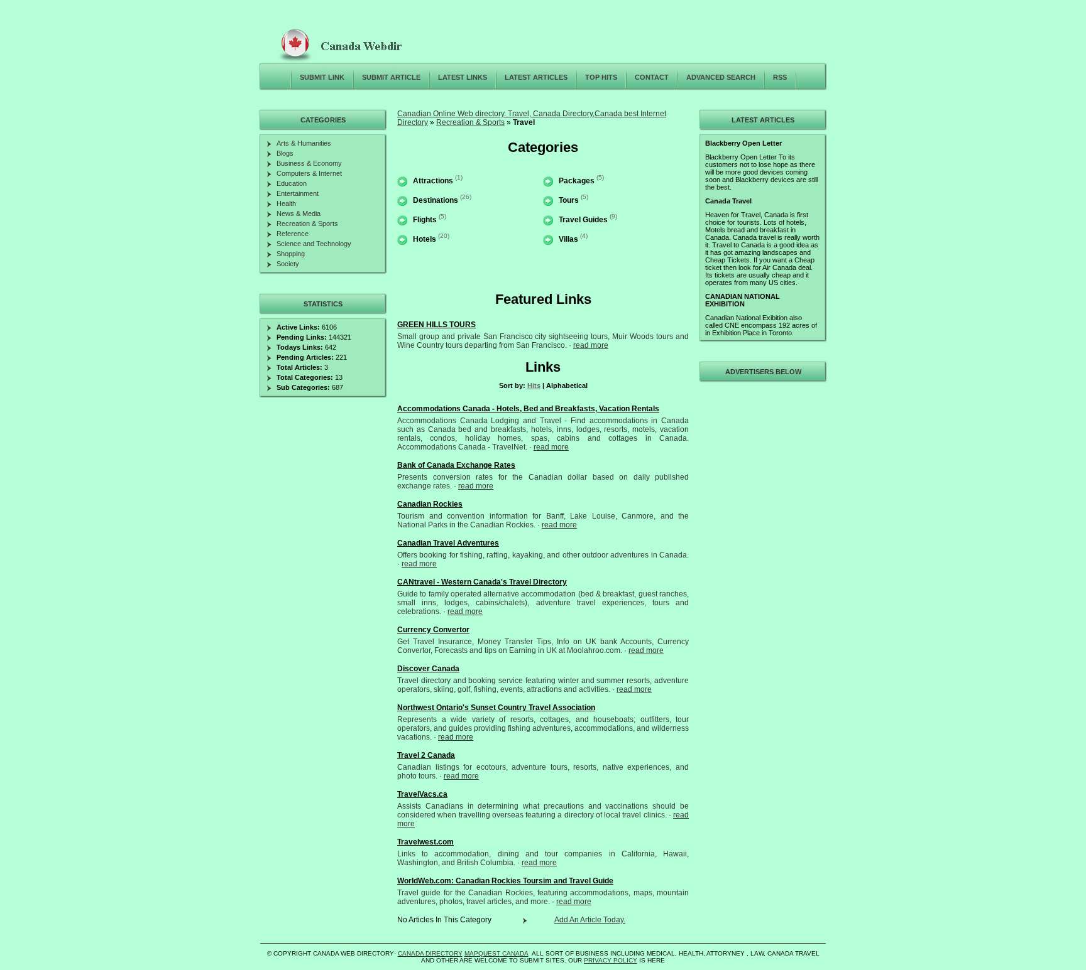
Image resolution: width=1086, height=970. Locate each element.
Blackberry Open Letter (743, 143)
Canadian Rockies (430, 504)
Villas (568, 239)
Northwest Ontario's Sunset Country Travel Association (496, 707)
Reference (293, 233)
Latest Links (462, 77)
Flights (425, 219)
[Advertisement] (761, 573)
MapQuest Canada (496, 953)
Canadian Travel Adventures (448, 543)
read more (590, 345)
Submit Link (322, 77)
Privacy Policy (610, 960)
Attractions (433, 180)
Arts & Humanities (304, 143)
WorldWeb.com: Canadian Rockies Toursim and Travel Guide (505, 880)
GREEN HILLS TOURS (436, 324)
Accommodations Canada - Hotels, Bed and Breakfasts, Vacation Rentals (528, 408)
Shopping (291, 253)
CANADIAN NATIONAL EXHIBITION (742, 300)
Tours (569, 200)
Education (292, 183)
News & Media (299, 213)
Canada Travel (728, 201)
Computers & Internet (309, 173)
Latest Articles (536, 77)
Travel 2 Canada (426, 755)
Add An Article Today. (589, 919)
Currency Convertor (433, 629)
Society (288, 263)
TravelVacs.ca (422, 794)
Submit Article (391, 77)
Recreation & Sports (470, 122)
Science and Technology (314, 243)
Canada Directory (430, 953)
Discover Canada (428, 668)
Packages (577, 180)
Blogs (285, 153)
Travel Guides (583, 219)
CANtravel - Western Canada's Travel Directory (482, 582)
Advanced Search (720, 77)
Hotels (424, 239)
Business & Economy (309, 163)
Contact (652, 77)
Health (286, 203)
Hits (533, 385)
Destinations (435, 200)
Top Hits (601, 77)
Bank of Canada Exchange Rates (456, 465)
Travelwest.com (425, 842)
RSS (780, 77)
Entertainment (298, 193)
